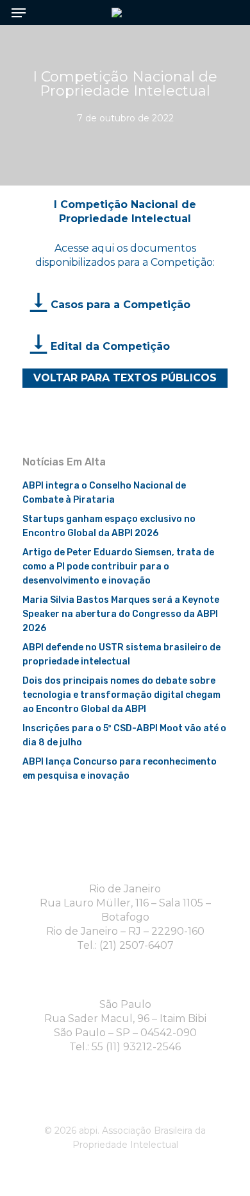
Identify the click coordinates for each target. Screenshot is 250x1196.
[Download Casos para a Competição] (39, 304)
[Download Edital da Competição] (39, 346)
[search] (224, 12)
